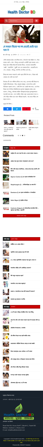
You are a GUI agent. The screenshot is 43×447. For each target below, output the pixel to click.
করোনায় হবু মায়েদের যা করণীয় (18, 299)
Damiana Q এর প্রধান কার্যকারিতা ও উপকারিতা (23, 192)
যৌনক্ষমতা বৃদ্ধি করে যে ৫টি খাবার (19, 382)
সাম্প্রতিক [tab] (6, 148)
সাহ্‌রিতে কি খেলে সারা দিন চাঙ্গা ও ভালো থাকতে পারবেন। (24, 153)
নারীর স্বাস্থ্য (7, 55)
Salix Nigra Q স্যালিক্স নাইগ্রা (19, 200)
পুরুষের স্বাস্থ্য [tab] (14, 239)
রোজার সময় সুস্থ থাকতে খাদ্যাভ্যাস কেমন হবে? (22, 161)
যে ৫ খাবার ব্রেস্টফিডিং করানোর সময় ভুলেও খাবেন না (23, 260)
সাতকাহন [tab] (13, 307)
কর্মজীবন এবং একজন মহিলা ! (17, 244)
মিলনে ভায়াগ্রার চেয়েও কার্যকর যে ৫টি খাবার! (21, 351)
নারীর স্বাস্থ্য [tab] (6, 239)
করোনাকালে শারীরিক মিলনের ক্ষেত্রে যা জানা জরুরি (23, 343)
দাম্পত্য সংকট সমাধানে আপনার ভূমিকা (20, 375)
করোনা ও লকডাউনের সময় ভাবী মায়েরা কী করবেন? (8, 129)
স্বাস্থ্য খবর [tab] (12, 148)
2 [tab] (21, 136)
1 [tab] (19, 136)
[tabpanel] (9, 126)
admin (15, 55)
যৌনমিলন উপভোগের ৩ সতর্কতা (18, 328)
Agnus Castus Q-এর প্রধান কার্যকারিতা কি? (23, 177)
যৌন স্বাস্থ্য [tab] (6, 307)
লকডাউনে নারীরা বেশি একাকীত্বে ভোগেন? (21, 268)
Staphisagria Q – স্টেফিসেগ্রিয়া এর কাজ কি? (23, 184)
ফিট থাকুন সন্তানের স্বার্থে (17, 275)
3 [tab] (23, 136)
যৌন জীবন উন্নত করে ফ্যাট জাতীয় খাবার (20, 335)
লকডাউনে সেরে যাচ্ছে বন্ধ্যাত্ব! (18, 283)
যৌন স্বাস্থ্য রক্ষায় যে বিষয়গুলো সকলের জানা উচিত (23, 359)
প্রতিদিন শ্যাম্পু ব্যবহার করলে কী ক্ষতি (20, 252)
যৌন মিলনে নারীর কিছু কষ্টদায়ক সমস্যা (20, 367)
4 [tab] (25, 136)
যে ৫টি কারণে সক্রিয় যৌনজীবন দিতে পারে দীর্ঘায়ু (22, 312)
